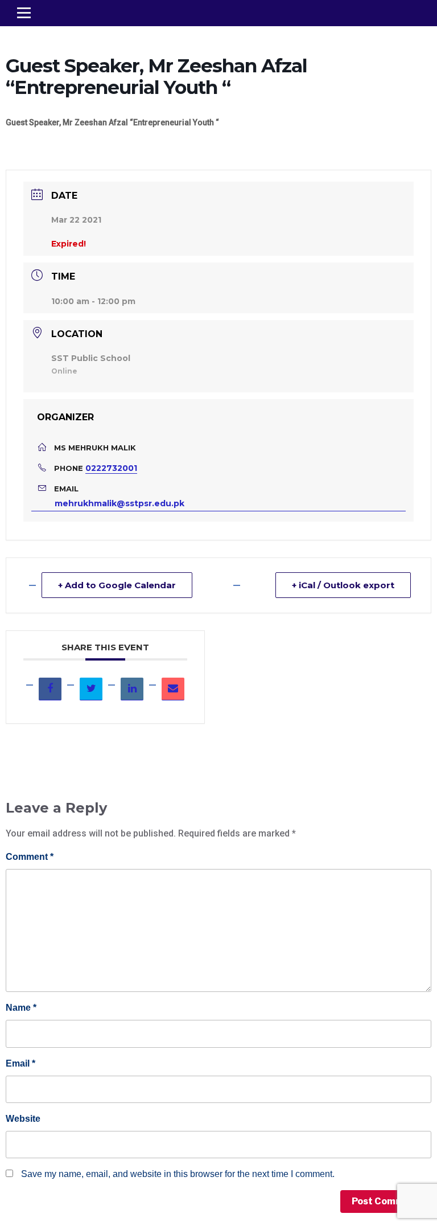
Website (23, 1119)
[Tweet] (91, 689)
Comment (29, 857)
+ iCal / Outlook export (343, 585)
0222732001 (111, 468)
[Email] (173, 689)
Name (21, 1007)
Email (20, 1063)
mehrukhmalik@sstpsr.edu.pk (119, 503)
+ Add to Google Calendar (117, 585)
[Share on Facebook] (50, 689)
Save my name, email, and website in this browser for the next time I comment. (178, 1174)
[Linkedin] (132, 689)
